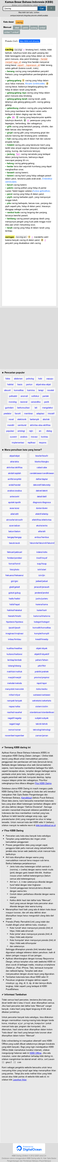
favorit (18, 413)
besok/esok (14, 542)
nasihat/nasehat (14, 712)
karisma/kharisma (42, 615)
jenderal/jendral (42, 592)
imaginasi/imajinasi (14, 633)
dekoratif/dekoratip (41, 484)
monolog (13, 401)
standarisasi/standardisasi (42, 712)
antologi (21, 430)
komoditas (19, 390)
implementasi (18, 442)
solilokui (35, 395)
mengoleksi (47, 407)
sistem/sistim (41, 706)
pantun (29, 384)
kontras (44, 436)
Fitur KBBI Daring (43, 783)
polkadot (13, 395)
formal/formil (14, 563)
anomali (24, 395)
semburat (22, 425)
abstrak (46, 419)
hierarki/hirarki (14, 615)
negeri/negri (14, 723)
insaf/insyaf (41, 557)
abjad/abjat (15, 455)
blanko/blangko (42, 461)
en (40, 430)
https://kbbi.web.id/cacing (29, 41)
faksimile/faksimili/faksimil (42, 542)
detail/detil (42, 496)
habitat (10, 384)
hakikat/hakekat (14, 610)
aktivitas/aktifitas (15, 467)
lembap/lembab (14, 659)
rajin (31, 430)
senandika (35, 401)
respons (42, 442)
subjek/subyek (41, 717)
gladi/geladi (14, 586)
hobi (40, 378)
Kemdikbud (26, 797)
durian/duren (42, 508)
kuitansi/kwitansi (14, 654)
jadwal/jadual (42, 581)
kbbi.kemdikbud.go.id (46, 825)
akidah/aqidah (14, 473)
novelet (50, 390)
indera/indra (41, 551)
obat (17, 27)
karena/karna (42, 604)
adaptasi (40, 413)
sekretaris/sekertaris (41, 700)
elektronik (21, 419)
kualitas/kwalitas (14, 648)
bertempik (34, 419)
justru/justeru (42, 598)
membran (28, 413)
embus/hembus (42, 537)
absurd (7, 390)
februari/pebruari (14, 551)
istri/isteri (42, 569)
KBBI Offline (35, 1052)
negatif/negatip (14, 717)
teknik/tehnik (42, 723)
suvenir (13, 436)
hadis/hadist (14, 598)
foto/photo (14, 569)
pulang (34, 27)
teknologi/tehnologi (41, 729)
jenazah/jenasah (41, 586)
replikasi (31, 442)
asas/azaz (14, 508)
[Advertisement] (29, 274)
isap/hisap (42, 563)
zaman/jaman (41, 735)
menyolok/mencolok (14, 688)
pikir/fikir (42, 665)
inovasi (34, 436)
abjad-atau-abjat (43, 384)
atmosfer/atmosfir (14, 519)
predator (7, 413)
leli (36, 407)
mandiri (10, 425)
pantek (46, 395)
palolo (25, 27)
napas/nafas (14, 706)
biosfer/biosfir (41, 455)
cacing (19, 22)
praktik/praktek (42, 671)
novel (11, 419)
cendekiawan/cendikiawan (42, 473)
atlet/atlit (14, 513)
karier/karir (42, 610)
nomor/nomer (14, 729)
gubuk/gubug (14, 592)
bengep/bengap (14, 537)
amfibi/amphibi (14, 478)
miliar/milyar (14, 694)
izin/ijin (42, 575)
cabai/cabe (42, 467)
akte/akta (14, 461)
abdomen (18, 378)
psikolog (30, 378)
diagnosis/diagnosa (42, 502)
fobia (7, 378)
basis (19, 384)
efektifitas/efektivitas (42, 519)
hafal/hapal (15, 604)
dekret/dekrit (42, 490)
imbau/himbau (14, 639)
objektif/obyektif (41, 654)
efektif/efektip (41, 513)
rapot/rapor (42, 683)
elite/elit (41, 531)
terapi (41, 390)
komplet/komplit (41, 633)
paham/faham (41, 659)
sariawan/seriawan (41, 694)
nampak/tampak (14, 700)
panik (46, 401)
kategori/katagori (41, 621)
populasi (10, 430)
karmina (31, 390)
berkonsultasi (23, 407)
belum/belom (14, 531)
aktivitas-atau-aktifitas (40, 425)
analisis (23, 436)
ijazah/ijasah (14, 627)
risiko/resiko (41, 688)
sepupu (49, 378)
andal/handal (14, 484)
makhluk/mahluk (14, 671)
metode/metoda (14, 683)
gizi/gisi (14, 581)
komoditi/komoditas (42, 627)
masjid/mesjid (14, 677)
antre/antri (14, 496)
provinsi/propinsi (41, 677)
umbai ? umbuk (11, 32)
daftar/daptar (42, 478)
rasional (23, 401)
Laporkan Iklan (20, 1079)
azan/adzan (14, 525)
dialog (49, 430)
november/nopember (14, 735)
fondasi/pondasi (14, 557)
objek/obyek (41, 648)
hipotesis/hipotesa (14, 621)
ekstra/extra (41, 525)
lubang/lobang (14, 665)
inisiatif (51, 413)
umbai (42, 27)
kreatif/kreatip (41, 639)
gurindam (9, 407)
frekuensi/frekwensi (14, 575)
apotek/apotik (14, 502)
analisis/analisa (14, 490)
